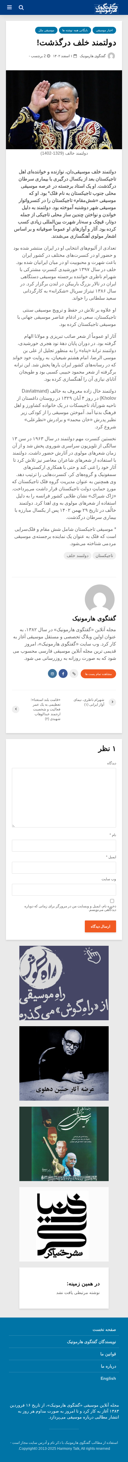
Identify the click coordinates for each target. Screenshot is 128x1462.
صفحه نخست (104, 1329)
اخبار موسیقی (104, 30)
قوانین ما (108, 1353)
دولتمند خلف (77, 555)
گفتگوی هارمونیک (93, 56)
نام (113, 835)
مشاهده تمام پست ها (98, 674)
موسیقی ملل (46, 30)
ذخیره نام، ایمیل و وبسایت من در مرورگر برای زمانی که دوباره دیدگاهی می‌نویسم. (70, 908)
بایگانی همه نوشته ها (75, 30)
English (108, 1378)
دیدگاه (111, 763)
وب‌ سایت (109, 879)
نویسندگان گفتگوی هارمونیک (91, 1341)
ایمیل (111, 857)
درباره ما (108, 1366)
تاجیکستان (104, 555)
